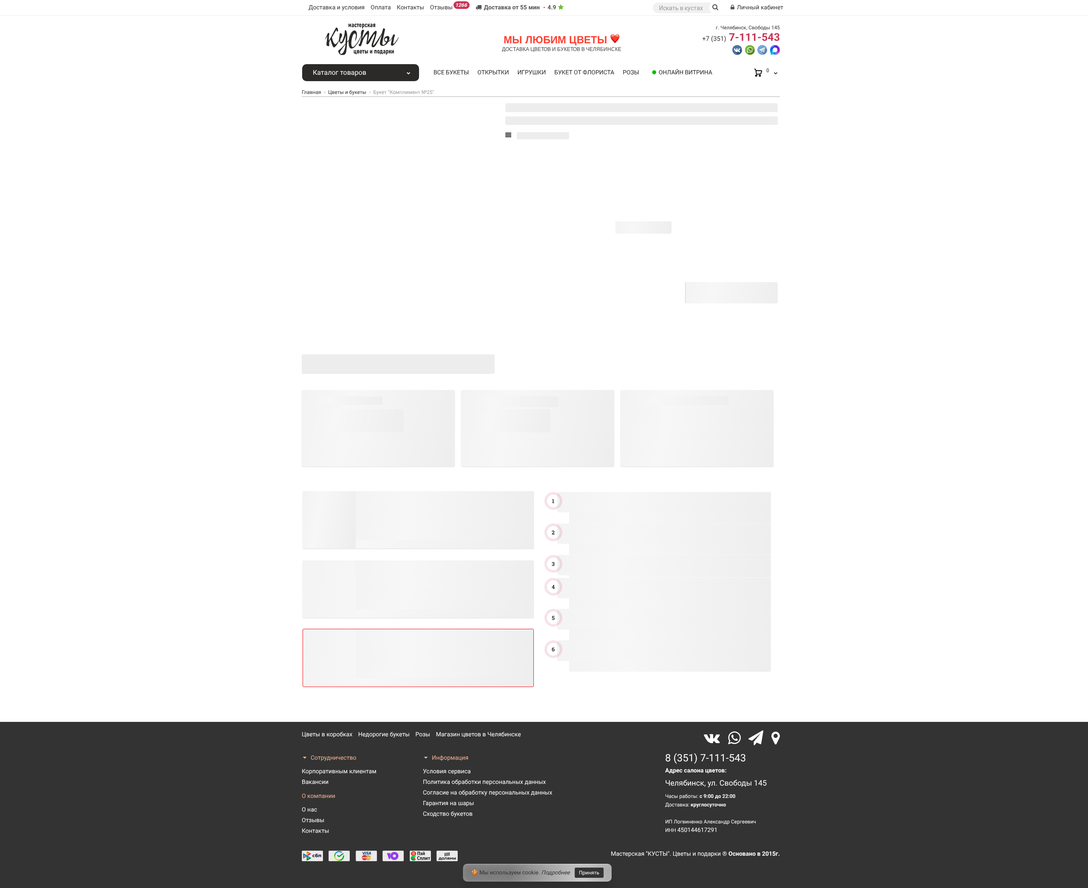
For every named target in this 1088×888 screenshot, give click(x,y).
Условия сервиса (447, 771)
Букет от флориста (584, 72)
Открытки (493, 72)
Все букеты (451, 72)
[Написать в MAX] (775, 49)
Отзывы (448, 6)
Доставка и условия (337, 7)
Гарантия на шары (448, 803)
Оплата (381, 7)
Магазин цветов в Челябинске (478, 734)
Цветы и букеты (347, 92)
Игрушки (531, 72)
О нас (309, 809)
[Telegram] (757, 738)
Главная (311, 92)
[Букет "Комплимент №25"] (331, 331)
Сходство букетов (448, 814)
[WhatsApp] (736, 738)
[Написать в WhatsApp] (750, 49)
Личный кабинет (759, 7)
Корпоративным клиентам (339, 771)
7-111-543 (741, 37)
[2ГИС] (775, 738)
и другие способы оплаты (649, 299)
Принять (589, 873)
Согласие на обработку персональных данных (487, 792)
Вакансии (315, 782)
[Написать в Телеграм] (762, 49)
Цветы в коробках (327, 734)
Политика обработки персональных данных (484, 782)
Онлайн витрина (685, 72)
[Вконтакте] (714, 738)
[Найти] (715, 7)
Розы (631, 72)
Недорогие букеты (384, 734)
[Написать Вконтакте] (737, 49)
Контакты (410, 7)
